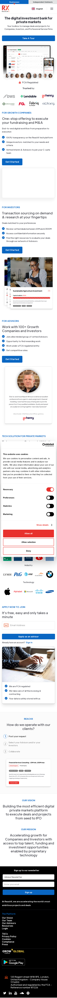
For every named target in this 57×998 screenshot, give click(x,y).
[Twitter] (4, 993)
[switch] (50, 498)
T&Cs (5, 933)
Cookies (6, 939)
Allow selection (28, 542)
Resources (7, 925)
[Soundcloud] (22, 993)
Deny (28, 551)
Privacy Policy (9, 936)
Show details (42, 525)
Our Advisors (9, 923)
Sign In (29, 642)
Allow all (28, 533)
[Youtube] (15, 993)
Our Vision (7, 917)
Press (5, 944)
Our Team (7, 920)
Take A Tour (28, 38)
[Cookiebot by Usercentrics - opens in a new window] (42, 445)
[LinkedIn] (10, 993)
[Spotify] (28, 993)
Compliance (8, 941)
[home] (5, 8)
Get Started (12, 161)
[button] (37, 8)
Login (5, 928)
